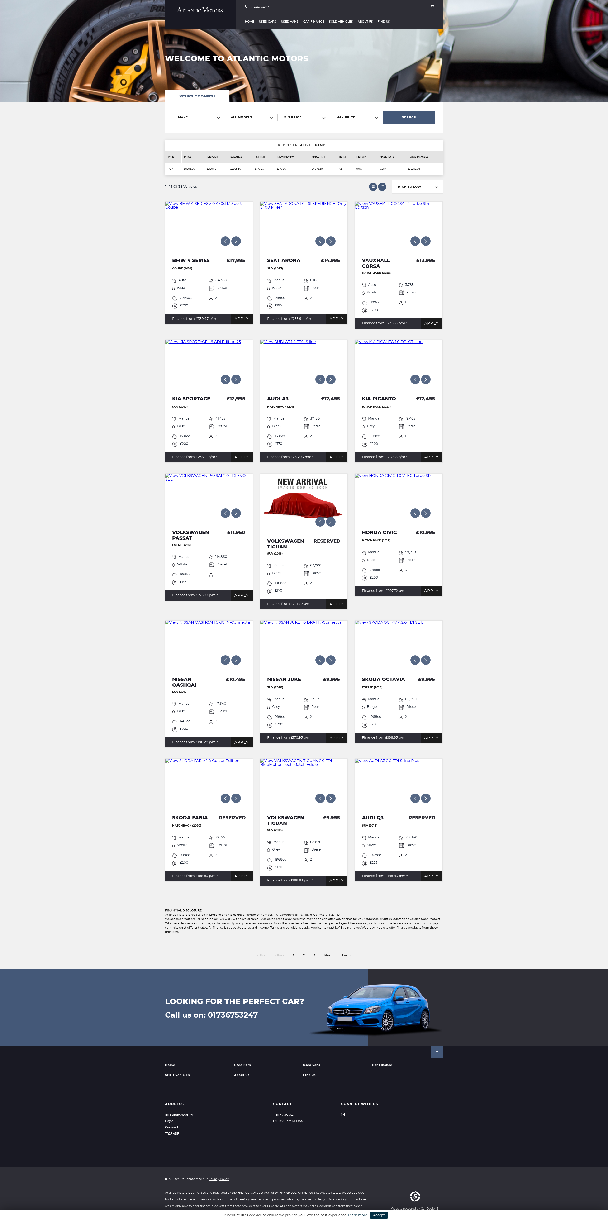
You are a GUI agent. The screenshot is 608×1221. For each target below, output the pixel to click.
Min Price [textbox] (293, 117)
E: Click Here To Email (288, 1121)
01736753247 (259, 6)
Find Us (384, 21)
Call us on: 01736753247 (211, 1015)
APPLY (241, 319)
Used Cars (267, 21)
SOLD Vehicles (341, 21)
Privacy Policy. (219, 1179)
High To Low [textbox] (409, 186)
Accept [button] (379, 1215)
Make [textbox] (183, 117)
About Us (365, 21)
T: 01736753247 (283, 1115)
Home (249, 21)
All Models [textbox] (241, 117)
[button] (437, 1052)
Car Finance (313, 21)
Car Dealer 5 (429, 1208)
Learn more (357, 1215)
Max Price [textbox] (345, 117)
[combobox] (198, 117)
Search (409, 117)
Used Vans (290, 21)
